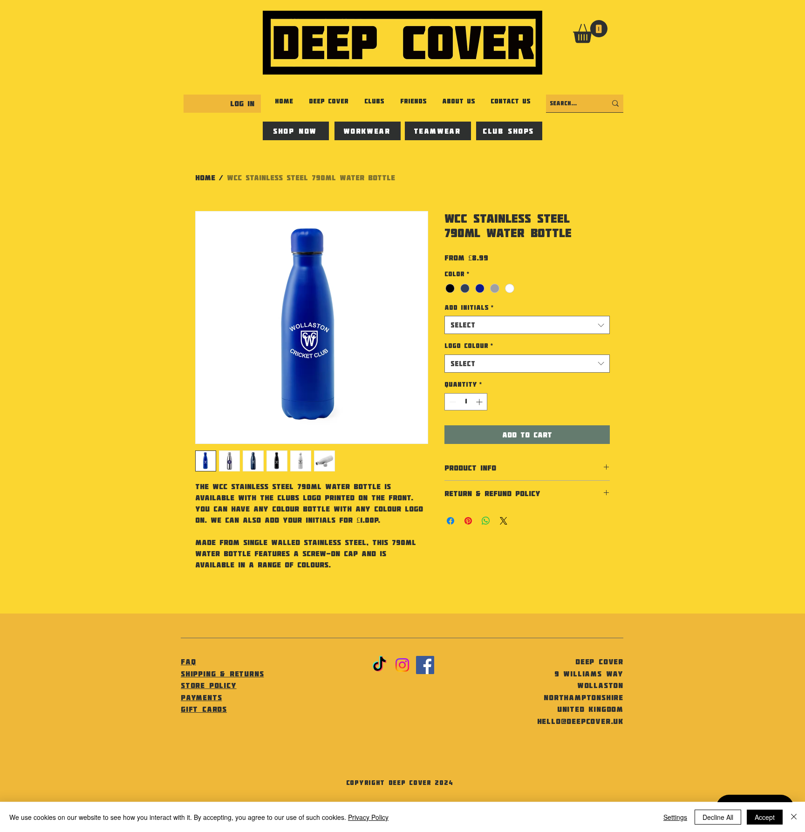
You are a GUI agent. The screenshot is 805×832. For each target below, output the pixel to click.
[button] (590, 31)
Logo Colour (468, 345)
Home (205, 177)
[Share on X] (503, 520)
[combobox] (527, 325)
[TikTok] (379, 665)
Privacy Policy (368, 817)
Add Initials (468, 307)
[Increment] (480, 402)
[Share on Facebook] (450, 520)
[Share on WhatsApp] (485, 520)
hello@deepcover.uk (580, 721)
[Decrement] (451, 402)
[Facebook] (425, 665)
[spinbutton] (465, 402)
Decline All (718, 817)
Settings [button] (675, 817)
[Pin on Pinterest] (468, 520)
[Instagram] (402, 665)
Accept (765, 817)
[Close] (793, 817)
